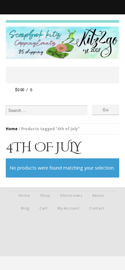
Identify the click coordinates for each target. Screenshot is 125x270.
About (98, 195)
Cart (43, 208)
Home (12, 128)
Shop (45, 195)
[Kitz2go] (62, 21)
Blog (25, 208)
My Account (68, 208)
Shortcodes (71, 195)
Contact (96, 208)
